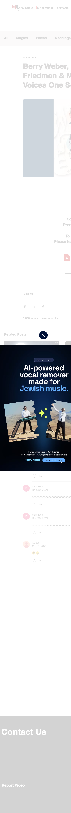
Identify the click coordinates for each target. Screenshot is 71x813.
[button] (43, 335)
